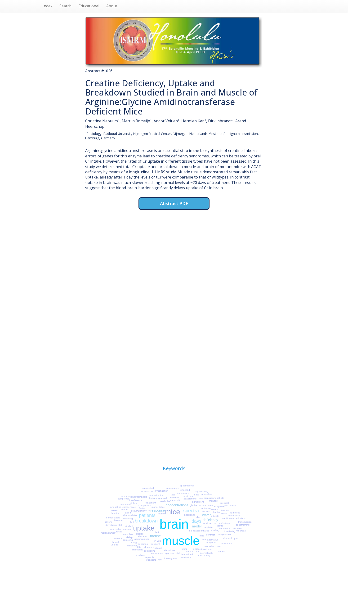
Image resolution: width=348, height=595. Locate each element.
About (111, 6)
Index (47, 6)
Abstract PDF (174, 203)
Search (65, 6)
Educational (89, 6)
